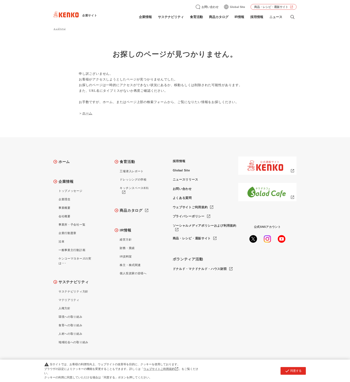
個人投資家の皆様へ (133, 273)
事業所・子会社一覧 (72, 224)
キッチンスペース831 (134, 188)
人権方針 (64, 308)
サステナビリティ (74, 282)
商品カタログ (218, 17)
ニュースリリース (185, 179)
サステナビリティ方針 (73, 291)
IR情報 (125, 230)
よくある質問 (182, 197)
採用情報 (256, 17)
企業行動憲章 (67, 233)
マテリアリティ (69, 300)
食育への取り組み (70, 325)
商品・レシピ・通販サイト (271, 6)
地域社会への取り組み (73, 342)
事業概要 (64, 207)
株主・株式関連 (130, 265)
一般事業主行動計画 (72, 250)
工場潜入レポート (132, 171)
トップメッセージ (70, 190)
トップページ (59, 29)
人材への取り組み (70, 333)
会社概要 (64, 216)
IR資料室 (126, 256)
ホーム (87, 113)
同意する (293, 370)
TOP (331, 364)
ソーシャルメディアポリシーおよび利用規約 (204, 225)
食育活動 (127, 162)
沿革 (61, 241)
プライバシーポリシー (189, 216)
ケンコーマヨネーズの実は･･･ (75, 261)
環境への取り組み (70, 316)
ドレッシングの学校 (133, 179)
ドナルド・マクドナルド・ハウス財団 (200, 268)
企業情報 (66, 181)
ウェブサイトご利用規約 (190, 207)
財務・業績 (127, 248)
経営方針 (126, 239)
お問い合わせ (210, 6)
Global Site (237, 6)
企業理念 (64, 199)
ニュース (275, 17)
